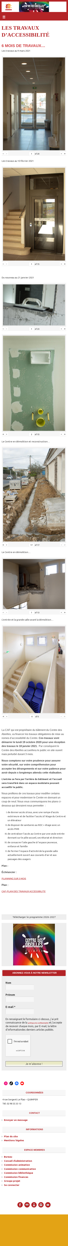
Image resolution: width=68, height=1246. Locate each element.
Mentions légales (14, 1140)
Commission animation (17, 1164)
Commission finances (16, 1176)
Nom (8, 982)
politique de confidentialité (38, 1023)
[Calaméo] (34, 1204)
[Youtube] (48, 1204)
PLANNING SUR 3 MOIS (14, 878)
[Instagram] (41, 1204)
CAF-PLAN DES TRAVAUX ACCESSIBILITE (24, 891)
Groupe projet (12, 1180)
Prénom (10, 994)
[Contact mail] (27, 1204)
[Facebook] (20, 1204)
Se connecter (11, 1184)
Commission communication (20, 1168)
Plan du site (11, 1136)
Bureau (8, 1156)
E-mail (10, 1006)
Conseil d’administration (18, 1160)
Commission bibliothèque (18, 1172)
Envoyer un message (16, 1119)
